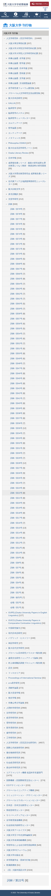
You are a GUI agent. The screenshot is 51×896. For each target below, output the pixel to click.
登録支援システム (41, 4)
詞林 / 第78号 (16, 214)
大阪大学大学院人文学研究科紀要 (23, 53)
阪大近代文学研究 (16, 648)
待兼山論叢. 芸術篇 (17, 73)
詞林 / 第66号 (16, 274)
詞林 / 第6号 (16, 572)
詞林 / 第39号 (16, 408)
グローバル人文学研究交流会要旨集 (24, 93)
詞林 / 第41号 (16, 398)
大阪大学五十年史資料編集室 (19, 835)
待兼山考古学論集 (16, 703)
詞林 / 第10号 (16, 553)
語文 (10, 668)
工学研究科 (11, 738)
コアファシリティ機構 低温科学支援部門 (24, 772)
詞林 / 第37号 (16, 418)
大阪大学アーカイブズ (16, 830)
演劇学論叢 (13, 688)
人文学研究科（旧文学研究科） (20, 38)
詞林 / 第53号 (16, 338)
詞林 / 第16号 (16, 523)
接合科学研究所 (13, 767)
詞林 (10, 204)
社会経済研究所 (13, 762)
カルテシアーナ (15, 123)
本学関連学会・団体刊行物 (18, 860)
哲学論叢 (12, 128)
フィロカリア (14, 673)
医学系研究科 (12, 728)
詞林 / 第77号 (16, 219)
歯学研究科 (11, 733)
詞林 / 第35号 (16, 428)
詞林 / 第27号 (16, 468)
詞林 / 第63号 (16, 289)
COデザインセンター (16, 785)
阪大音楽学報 (14, 693)
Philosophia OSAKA (17, 143)
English (45, 8)
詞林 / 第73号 (16, 239)
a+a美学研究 (14, 683)
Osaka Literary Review (18, 153)
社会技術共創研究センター (18, 825)
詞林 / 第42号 (16, 393)
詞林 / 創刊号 (16, 597)
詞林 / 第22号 (16, 493)
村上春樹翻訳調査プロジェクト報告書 (25, 663)
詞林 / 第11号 (16, 548)
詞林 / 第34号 (16, 433)
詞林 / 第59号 (16, 309)
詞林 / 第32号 (16, 443)
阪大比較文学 (14, 189)
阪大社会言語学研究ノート (20, 148)
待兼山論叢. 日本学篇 (18, 68)
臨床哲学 (12, 108)
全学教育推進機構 (14, 820)
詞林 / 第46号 (16, 373)
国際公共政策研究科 (15, 748)
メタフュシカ (14, 138)
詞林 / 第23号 (16, 488)
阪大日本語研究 (15, 98)
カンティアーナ (15, 133)
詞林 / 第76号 (16, 224)
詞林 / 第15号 (16, 528)
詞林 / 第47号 (16, 368)
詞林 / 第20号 (16, 503)
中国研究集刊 (14, 628)
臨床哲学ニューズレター (19, 118)
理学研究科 (11, 723)
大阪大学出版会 (13, 855)
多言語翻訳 (13, 194)
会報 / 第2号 (16, 602)
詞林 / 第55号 (16, 328)
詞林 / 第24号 (16, 483)
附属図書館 (11, 865)
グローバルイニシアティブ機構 (20, 790)
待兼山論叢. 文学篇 (17, 78)
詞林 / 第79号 (16, 209)
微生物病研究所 (13, 752)
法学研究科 (11, 713)
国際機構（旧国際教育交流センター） (23, 780)
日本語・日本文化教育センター (20, 805)
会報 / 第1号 (16, 607)
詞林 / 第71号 (16, 249)
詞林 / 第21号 (16, 498)
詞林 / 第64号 (16, 284)
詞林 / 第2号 (16, 592)
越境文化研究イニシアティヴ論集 (23, 658)
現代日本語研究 (15, 633)
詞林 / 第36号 (16, 423)
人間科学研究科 (13, 708)
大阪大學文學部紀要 (17, 43)
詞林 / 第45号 (16, 378)
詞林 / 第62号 (16, 294)
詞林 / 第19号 (16, 508)
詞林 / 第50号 (16, 353)
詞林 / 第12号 (16, 543)
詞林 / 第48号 (16, 363)
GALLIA (12, 103)
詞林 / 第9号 (16, 558)
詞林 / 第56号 (16, 323)
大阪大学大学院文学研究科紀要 (22, 48)
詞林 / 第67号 (16, 269)
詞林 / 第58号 (16, 313)
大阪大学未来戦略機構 (16, 840)
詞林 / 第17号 (16, 518)
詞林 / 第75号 (16, 229)
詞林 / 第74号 (16, 234)
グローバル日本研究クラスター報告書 (25, 653)
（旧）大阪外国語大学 (16, 870)
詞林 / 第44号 (16, 383)
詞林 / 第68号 (16, 264)
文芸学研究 (13, 199)
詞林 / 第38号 (16, 413)
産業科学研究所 (13, 758)
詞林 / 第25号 (16, 478)
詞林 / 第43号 (16, 388)
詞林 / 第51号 (16, 348)
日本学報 (12, 158)
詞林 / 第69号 (16, 259)
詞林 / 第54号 (16, 333)
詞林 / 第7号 (16, 568)
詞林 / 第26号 (16, 473)
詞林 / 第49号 (16, 358)
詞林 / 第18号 (16, 513)
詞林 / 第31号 (16, 448)
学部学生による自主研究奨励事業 (21, 845)
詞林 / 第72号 (16, 244)
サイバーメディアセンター (18, 815)
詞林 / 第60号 (16, 303)
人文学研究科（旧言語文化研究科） (22, 742)
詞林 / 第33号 (16, 438)
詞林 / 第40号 (16, 403)
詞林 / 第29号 (16, 458)
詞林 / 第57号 (16, 319)
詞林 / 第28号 (16, 463)
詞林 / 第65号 (16, 279)
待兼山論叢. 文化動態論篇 (20, 83)
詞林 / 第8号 (16, 563)
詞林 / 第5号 (16, 578)
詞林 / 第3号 (16, 587)
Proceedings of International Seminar (25, 678)
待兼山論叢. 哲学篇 (17, 63)
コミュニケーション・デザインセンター (24, 795)
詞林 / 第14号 (16, 533)
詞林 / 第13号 (16, 538)
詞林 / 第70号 (16, 254)
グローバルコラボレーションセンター (23, 800)
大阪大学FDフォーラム (16, 850)
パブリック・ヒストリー (19, 638)
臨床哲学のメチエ (16, 113)
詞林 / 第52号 (16, 343)
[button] (5, 15)
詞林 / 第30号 (16, 453)
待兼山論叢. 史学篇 (17, 58)
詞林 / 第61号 (16, 299)
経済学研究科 (12, 718)
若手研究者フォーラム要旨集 (21, 88)
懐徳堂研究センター (15, 810)
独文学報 (12, 698)
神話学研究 (13, 643)
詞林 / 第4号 (16, 582)
